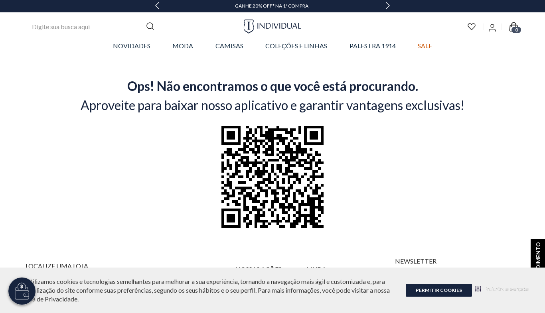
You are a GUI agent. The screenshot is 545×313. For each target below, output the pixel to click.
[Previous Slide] (157, 6)
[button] (502, 288)
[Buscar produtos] (150, 26)
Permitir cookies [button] (439, 290)
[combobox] (92, 26)
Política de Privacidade (45, 299)
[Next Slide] (387, 6)
